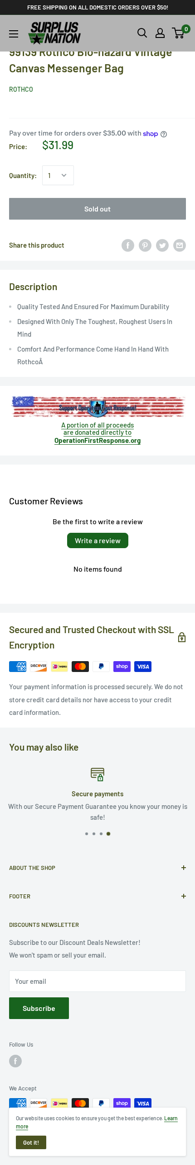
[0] (178, 33)
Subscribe (39, 1008)
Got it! (31, 1142)
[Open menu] (13, 34)
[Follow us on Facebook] (15, 1061)
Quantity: (23, 175)
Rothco (21, 89)
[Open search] (142, 33)
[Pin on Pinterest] (145, 244)
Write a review (98, 540)
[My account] (160, 33)
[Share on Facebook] (128, 244)
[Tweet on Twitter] (162, 244)
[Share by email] (179, 244)
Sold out (97, 208)
